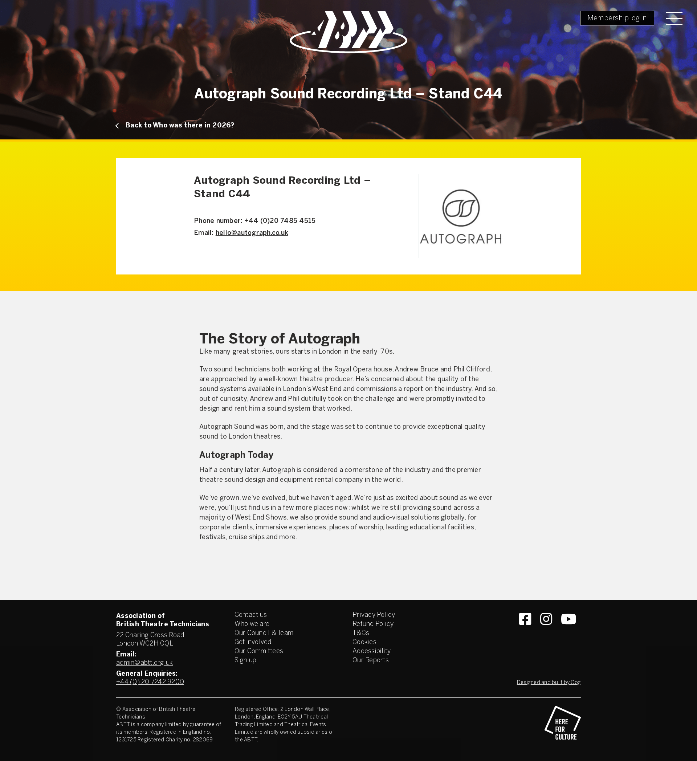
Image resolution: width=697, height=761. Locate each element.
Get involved (253, 642)
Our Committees (259, 651)
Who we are (252, 624)
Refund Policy (373, 624)
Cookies (364, 642)
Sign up (246, 661)
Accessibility (371, 651)
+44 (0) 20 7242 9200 (150, 682)
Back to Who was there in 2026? (180, 126)
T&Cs (360, 633)
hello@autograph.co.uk (252, 233)
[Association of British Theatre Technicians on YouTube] (568, 632)
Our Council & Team (264, 633)
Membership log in (617, 18)
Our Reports (370, 661)
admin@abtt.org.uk (144, 663)
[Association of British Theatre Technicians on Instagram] (546, 632)
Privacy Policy (373, 615)
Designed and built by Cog (549, 682)
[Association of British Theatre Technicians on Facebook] (525, 632)
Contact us (251, 615)
